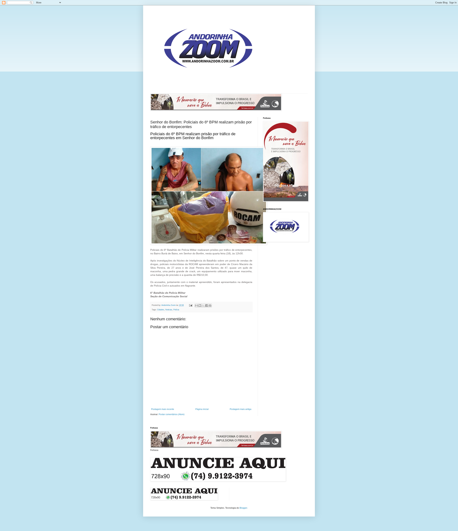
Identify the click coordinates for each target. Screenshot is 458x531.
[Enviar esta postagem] (190, 305)
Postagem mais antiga (240, 409)
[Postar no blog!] (200, 305)
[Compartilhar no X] (203, 305)
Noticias (168, 310)
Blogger (243, 508)
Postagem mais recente (162, 409)
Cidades (160, 310)
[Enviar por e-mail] (196, 305)
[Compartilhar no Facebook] (206, 305)
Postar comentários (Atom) (171, 414)
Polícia (176, 310)
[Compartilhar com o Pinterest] (210, 305)
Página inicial (202, 409)
